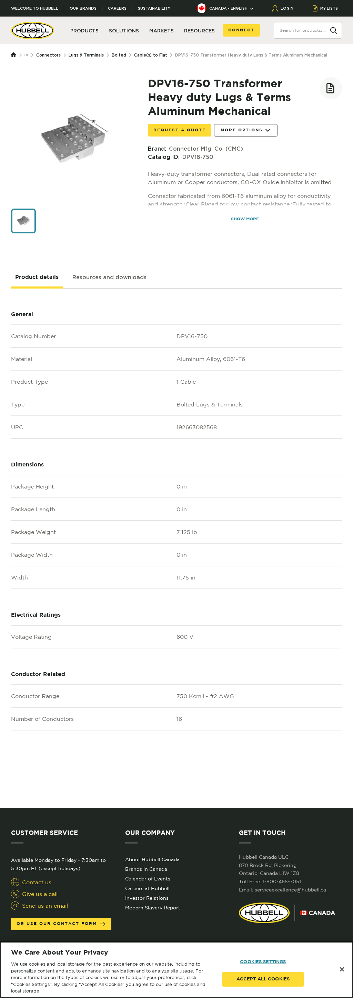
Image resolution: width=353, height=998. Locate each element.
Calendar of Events (147, 878)
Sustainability (154, 8)
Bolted (119, 55)
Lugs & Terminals (86, 55)
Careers (117, 8)
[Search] (333, 30)
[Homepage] (15, 55)
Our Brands (83, 8)
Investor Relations (147, 898)
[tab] (37, 277)
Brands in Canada (146, 869)
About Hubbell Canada (152, 859)
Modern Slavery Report (152, 907)
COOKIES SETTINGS (263, 962)
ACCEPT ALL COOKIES (263, 979)
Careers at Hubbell (147, 888)
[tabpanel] (176, 548)
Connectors (48, 55)
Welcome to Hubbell (34, 8)
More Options (242, 130)
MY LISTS (329, 8)
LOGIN (287, 8)
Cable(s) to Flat (150, 55)
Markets (161, 30)
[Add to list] (331, 88)
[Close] (342, 969)
